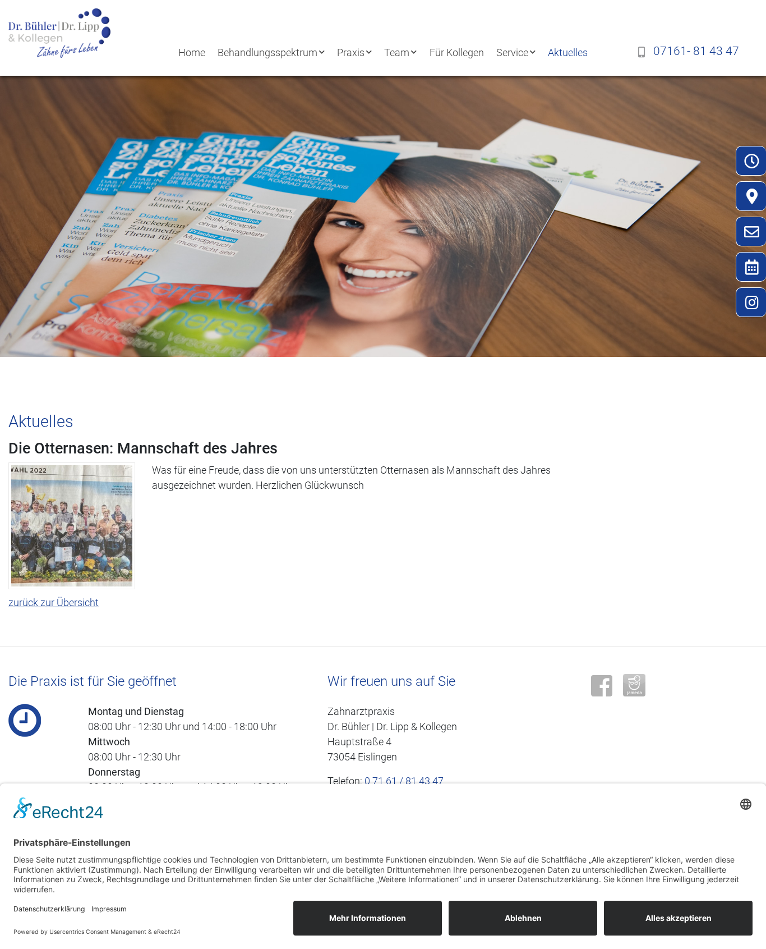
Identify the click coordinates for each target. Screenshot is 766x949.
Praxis (350, 52)
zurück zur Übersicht (53, 602)
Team (396, 52)
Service (512, 52)
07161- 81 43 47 (696, 51)
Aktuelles (568, 52)
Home (191, 52)
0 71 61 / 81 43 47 (404, 781)
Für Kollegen (457, 52)
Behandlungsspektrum (267, 52)
